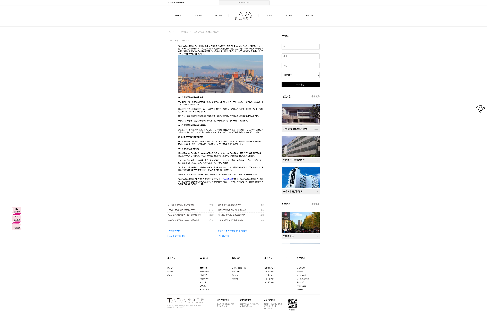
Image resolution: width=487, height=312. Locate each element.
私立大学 (170, 275)
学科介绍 (198, 16)
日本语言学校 (227, 179)
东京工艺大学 (269, 279)
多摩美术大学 (269, 272)
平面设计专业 (204, 268)
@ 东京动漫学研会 (303, 279)
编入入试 (235, 275)
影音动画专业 (204, 279)
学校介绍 (177, 16)
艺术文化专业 (204, 289)
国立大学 (170, 268)
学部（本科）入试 (238, 272)
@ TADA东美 (301, 286)
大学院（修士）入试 (239, 268)
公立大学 (170, 272)
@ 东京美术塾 (301, 275)
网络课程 (235, 279)
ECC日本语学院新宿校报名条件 (206, 32)
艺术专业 (203, 286)
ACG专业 (203, 282)
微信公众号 (300, 282)
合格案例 (268, 16)
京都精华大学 (269, 282)
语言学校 (185, 41)
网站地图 (300, 289)
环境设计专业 (204, 275)
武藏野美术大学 (269, 268)
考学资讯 (288, 16)
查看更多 (315, 96)
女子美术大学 (269, 275)
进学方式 (218, 16)
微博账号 (300, 272)
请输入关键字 (245, 3)
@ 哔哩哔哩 (301, 268)
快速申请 (301, 85)
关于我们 (309, 16)
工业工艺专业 (204, 272)
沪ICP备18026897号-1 (179, 307)
